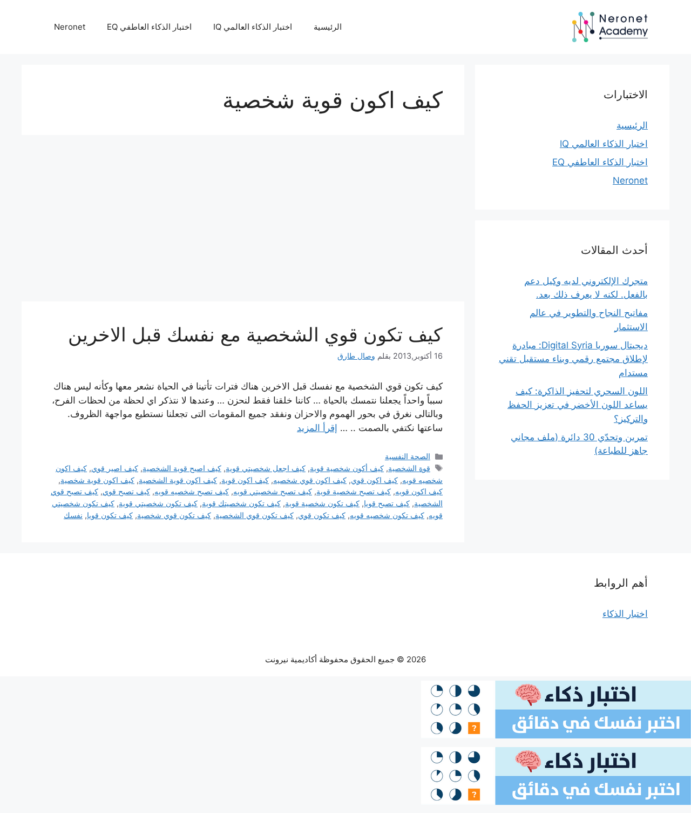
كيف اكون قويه (419, 491)
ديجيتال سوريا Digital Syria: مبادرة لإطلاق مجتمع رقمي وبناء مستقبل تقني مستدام (573, 359)
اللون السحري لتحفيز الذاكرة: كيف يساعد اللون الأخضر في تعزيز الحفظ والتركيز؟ (577, 405)
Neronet (69, 27)
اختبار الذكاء (625, 613)
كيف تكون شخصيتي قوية (158, 503)
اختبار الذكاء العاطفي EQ (149, 27)
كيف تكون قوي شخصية (174, 515)
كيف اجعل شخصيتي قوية (266, 468)
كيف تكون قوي (322, 515)
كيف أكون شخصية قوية (347, 468)
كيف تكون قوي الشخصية (254, 515)
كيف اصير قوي (114, 468)
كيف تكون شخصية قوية (322, 503)
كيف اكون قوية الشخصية (178, 480)
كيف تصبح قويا (387, 503)
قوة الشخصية (409, 468)
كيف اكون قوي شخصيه (310, 480)
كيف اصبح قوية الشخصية (182, 468)
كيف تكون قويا (110, 515)
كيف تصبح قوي (126, 491)
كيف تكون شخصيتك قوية (241, 503)
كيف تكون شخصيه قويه (387, 515)
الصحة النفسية (407, 456)
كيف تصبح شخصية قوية (353, 491)
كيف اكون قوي (374, 480)
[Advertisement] (243, 221)
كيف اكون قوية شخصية (97, 480)
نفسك (73, 515)
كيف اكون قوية (245, 480)
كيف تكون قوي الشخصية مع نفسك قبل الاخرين (255, 334)
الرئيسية (328, 27)
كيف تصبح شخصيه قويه (191, 491)
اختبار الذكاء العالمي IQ (252, 27)
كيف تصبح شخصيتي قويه (272, 491)
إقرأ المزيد (317, 427)
